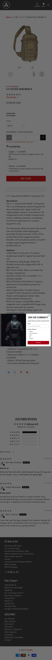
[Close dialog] (49, 315)
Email (29, 323)
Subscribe (38, 342)
